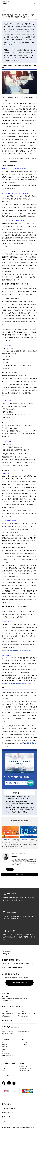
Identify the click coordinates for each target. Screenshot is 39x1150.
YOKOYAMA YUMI (16, 856)
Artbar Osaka (23, 1073)
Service (22, 1039)
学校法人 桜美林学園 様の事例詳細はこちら (17, 650)
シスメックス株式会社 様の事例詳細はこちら (17, 684)
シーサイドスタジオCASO (26, 1068)
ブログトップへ (20, 875)
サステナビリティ (6, 1058)
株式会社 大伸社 (24, 1066)
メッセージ (4, 1042)
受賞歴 (4, 1049)
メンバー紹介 (5, 1053)
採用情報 (4, 1047)
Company (6, 1039)
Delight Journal (8, 1063)
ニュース (4, 1066)
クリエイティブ (23, 1044)
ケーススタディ (5, 1073)
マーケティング (23, 1042)
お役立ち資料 (5, 1075)
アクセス (4, 1051)
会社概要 (4, 1044)
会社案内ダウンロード (7, 1056)
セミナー (4, 1070)
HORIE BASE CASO (25, 1070)
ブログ (3, 1068)
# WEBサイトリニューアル (20, 11)
